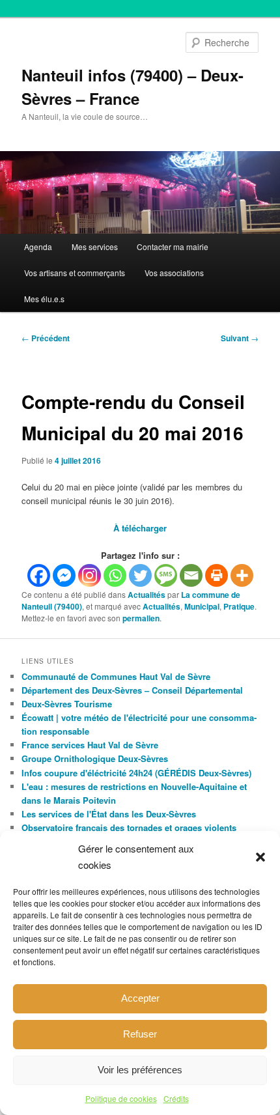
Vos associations (174, 272)
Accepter (140, 998)
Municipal (201, 606)
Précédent (45, 338)
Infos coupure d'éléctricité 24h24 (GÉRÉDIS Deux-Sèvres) (136, 773)
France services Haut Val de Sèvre (89, 745)
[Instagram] (89, 575)
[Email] (191, 575)
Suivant (240, 338)
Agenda (38, 246)
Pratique (239, 606)
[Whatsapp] (115, 575)
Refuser (140, 1033)
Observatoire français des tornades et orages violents (128, 827)
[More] (242, 575)
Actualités (146, 594)
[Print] (216, 575)
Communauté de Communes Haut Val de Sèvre (115, 676)
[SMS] (165, 575)
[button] (260, 857)
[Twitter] (140, 575)
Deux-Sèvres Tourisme (66, 704)
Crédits (176, 1098)
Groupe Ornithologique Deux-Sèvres (94, 758)
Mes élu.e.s (44, 298)
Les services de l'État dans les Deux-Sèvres (108, 814)
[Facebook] (38, 575)
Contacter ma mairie (172, 246)
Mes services (95, 246)
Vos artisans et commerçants (74, 272)
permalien (141, 618)
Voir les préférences (140, 1069)
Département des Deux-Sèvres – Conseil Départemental (132, 690)
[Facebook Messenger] (64, 575)
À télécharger (140, 528)
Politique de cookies (121, 1098)
